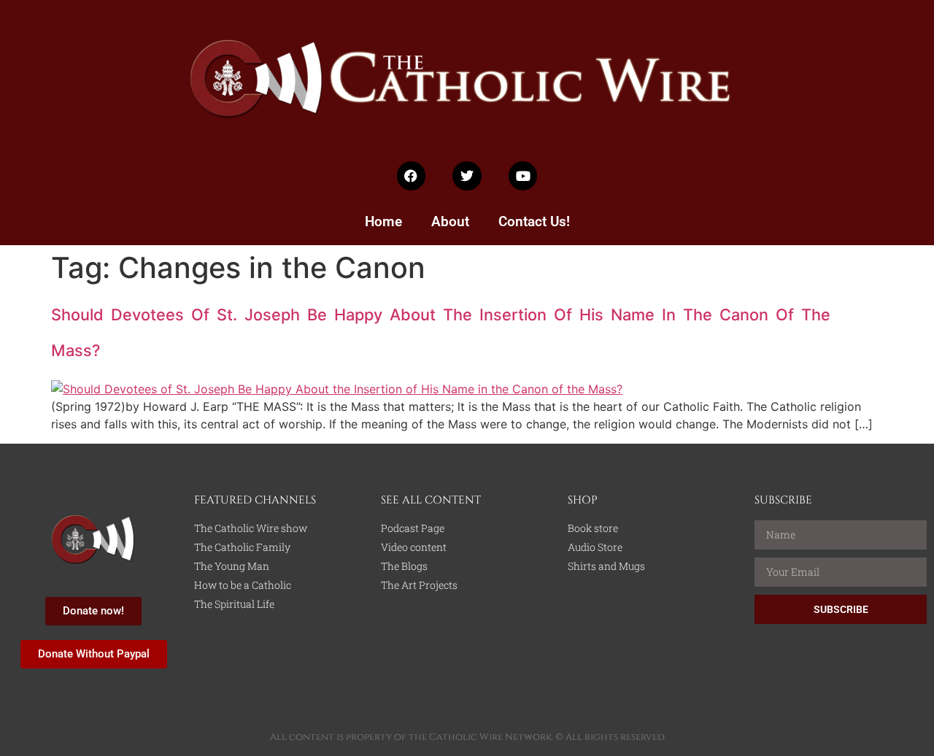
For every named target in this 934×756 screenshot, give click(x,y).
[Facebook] (411, 175)
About (450, 221)
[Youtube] (523, 175)
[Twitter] (467, 175)
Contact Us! (534, 221)
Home (383, 221)
